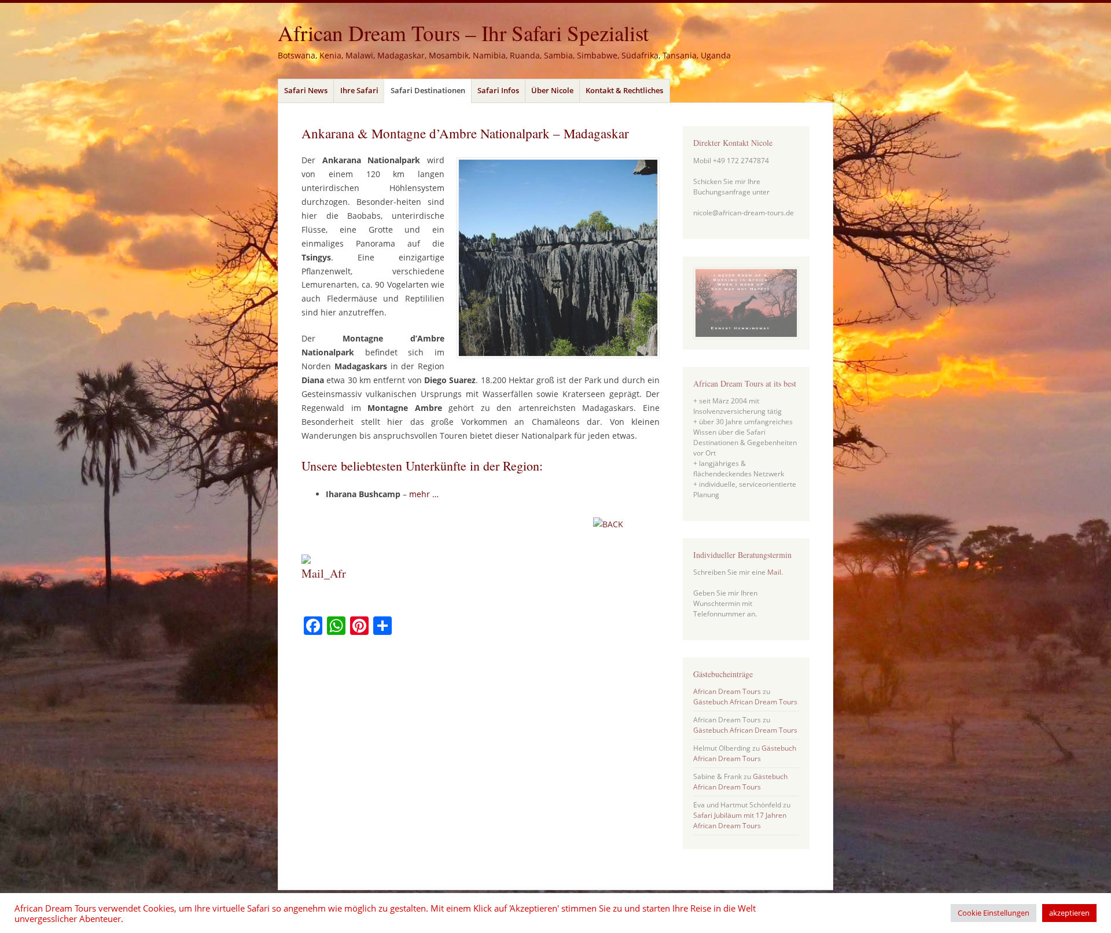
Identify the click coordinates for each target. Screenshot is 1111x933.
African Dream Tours (727, 691)
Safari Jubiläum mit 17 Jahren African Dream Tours (739, 820)
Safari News (306, 90)
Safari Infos (498, 90)
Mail (774, 572)
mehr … (424, 493)
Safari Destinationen (428, 90)
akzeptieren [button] (1069, 913)
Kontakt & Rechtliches (624, 90)
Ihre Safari (359, 90)
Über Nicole (552, 90)
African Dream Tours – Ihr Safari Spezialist (463, 33)
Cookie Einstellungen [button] (993, 913)
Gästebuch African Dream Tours (745, 702)
